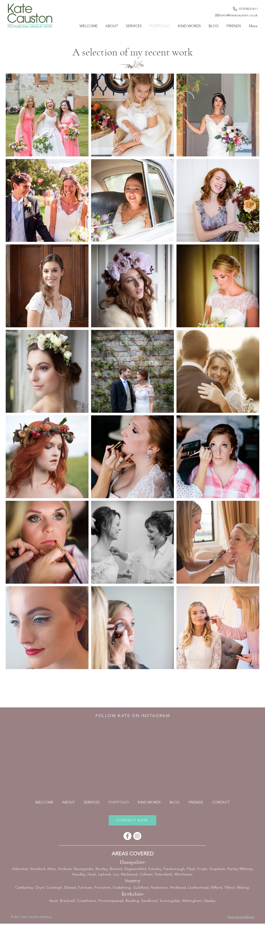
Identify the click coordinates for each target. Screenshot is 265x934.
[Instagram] (137, 836)
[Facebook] (127, 836)
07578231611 (248, 9)
